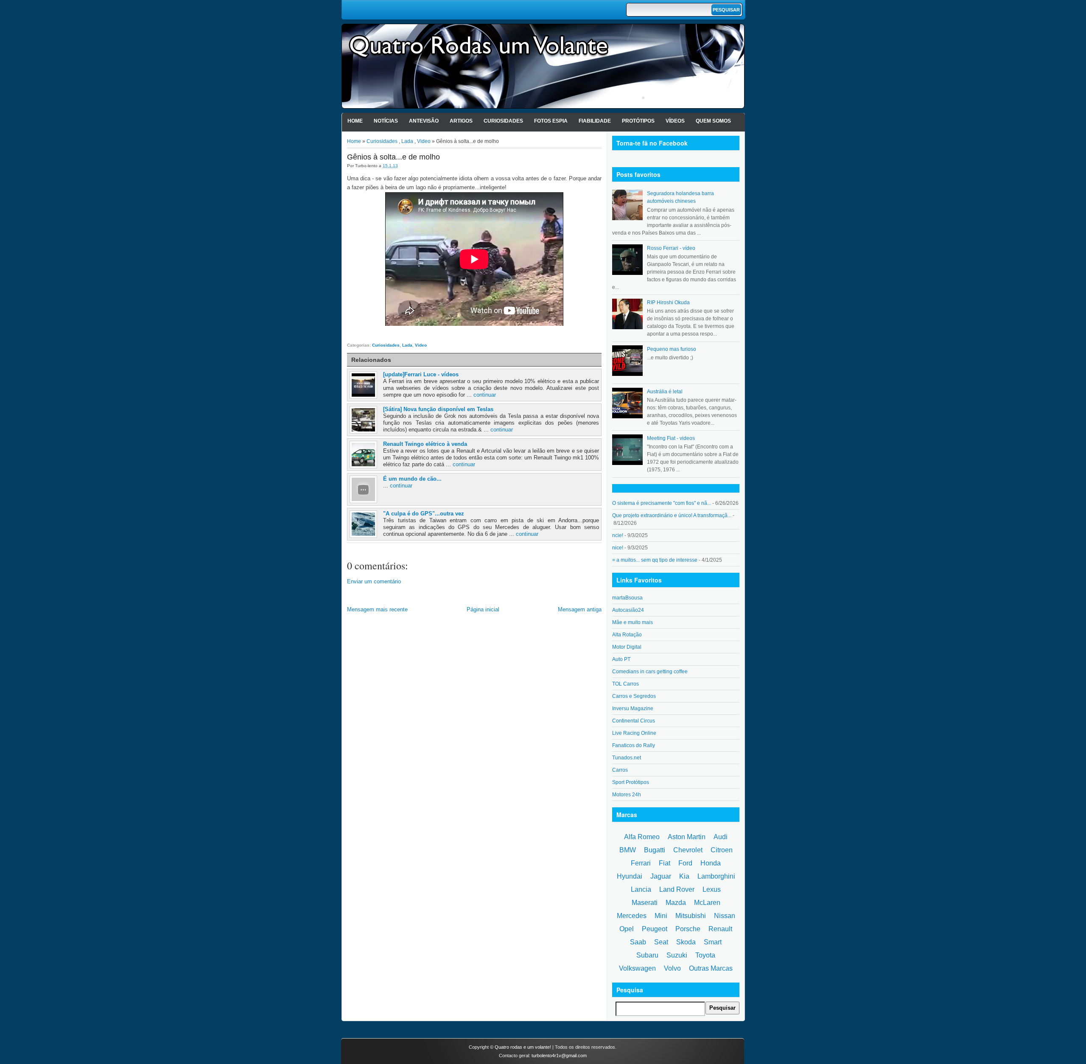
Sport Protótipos (630, 782)
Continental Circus (633, 721)
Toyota (705, 955)
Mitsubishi (690, 915)
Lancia (641, 889)
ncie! (617, 535)
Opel (626, 928)
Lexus (711, 889)
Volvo (672, 968)
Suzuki (677, 955)
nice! (617, 548)
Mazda (675, 902)
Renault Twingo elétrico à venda (425, 444)
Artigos (461, 121)
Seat (661, 942)
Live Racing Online (634, 733)
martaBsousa (627, 598)
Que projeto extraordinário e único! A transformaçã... (671, 515)
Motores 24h (626, 795)
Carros (620, 770)
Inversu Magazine (632, 708)
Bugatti (655, 850)
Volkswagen (637, 968)
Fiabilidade (595, 121)
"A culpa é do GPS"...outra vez (423, 513)
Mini (661, 915)
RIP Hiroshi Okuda (668, 302)
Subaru (647, 955)
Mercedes (631, 915)
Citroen (721, 850)
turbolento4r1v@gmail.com (559, 1055)
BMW (627, 850)
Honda (710, 863)
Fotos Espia (551, 121)
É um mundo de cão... (412, 479)
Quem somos (713, 121)
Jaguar (661, 876)
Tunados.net (626, 758)
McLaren (707, 902)
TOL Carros (625, 684)
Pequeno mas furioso (671, 349)
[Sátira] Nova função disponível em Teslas (438, 409)
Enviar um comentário (374, 581)
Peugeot (654, 928)
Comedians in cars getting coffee (650, 672)
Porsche (688, 928)
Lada (407, 141)
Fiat (664, 863)
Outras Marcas (711, 968)
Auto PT (621, 659)
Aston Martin (686, 836)
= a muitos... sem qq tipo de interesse (654, 560)
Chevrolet (688, 850)
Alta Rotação (627, 635)
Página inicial (483, 609)
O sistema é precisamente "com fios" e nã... (661, 503)
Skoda (686, 942)
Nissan (725, 915)
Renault (720, 928)
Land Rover (677, 889)
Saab (638, 942)
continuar (484, 395)
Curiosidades (503, 121)
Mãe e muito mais (632, 622)
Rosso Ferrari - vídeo (671, 248)
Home (355, 121)
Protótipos (638, 121)
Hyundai (629, 876)
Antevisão (424, 121)
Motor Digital (626, 647)
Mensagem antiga (580, 609)
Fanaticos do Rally (633, 745)
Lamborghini (716, 876)
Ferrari (640, 863)
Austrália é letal (665, 392)
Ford (685, 863)
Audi (720, 836)
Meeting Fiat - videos (671, 438)
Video (424, 141)
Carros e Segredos (634, 696)
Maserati (644, 902)
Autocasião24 (628, 610)
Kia (684, 876)
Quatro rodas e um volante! (523, 1047)
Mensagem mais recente (377, 609)
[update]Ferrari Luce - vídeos (421, 374)
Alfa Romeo (642, 836)
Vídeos (675, 121)
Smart (712, 942)
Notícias (386, 121)
